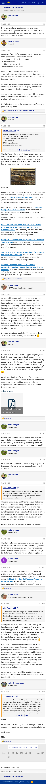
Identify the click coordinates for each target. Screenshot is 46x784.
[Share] (40, 24)
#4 (44, 294)
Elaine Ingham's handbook (21, 197)
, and (19, 111)
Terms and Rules (7, 782)
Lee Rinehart (7, 10)
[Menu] (3, 2)
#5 (44, 350)
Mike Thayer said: (9, 488)
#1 (44, 24)
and (13, 279)
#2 (44, 50)
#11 (43, 603)
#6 (44, 433)
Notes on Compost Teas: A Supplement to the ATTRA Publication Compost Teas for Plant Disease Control (21, 227)
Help (27, 782)
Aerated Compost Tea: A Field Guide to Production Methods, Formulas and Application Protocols (22, 267)
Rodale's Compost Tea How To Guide (21, 208)
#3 (44, 126)
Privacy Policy (19, 782)
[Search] (43, 2)
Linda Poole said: (9, 696)
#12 (43, 692)
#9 (44, 539)
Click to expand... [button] (23, 150)
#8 (44, 483)
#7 (44, 460)
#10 (43, 567)
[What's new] (38, 2)
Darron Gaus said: (9, 131)
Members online (9, 763)
